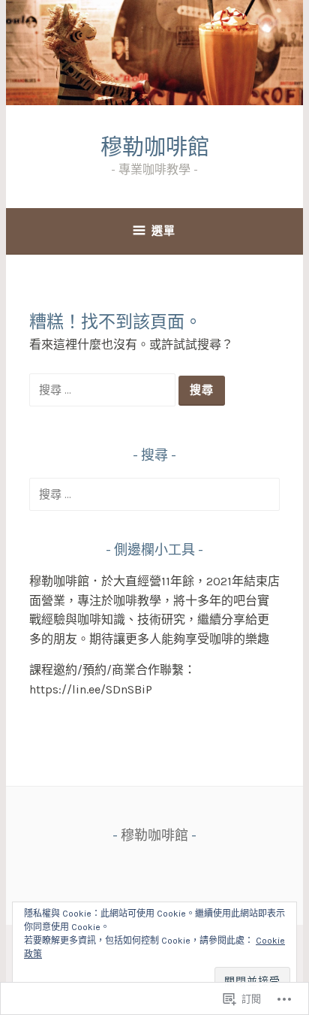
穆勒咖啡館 (154, 147)
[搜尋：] (103, 389)
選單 (164, 230)
